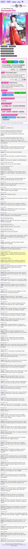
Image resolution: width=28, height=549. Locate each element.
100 (25, 69)
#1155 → (25, 6)
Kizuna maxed (15, 111)
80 (22, 69)
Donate (19, 2)
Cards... (3, 1)
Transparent (4, 46)
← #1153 (13, 6)
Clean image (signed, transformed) (9, 55)
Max (25, 79)
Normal (3, 111)
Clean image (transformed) (7, 51)
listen (2, 128)
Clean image (12, 46)
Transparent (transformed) (7, 48)
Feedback (14, 2)
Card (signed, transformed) (7, 53)
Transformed (8, 111)
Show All (4, 100)
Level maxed (21, 111)
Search (8, 1)
